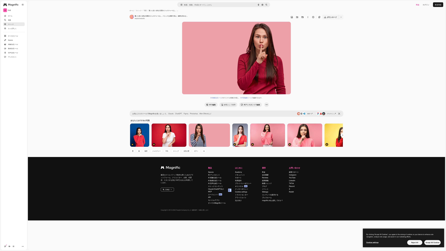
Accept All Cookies (432, 242)
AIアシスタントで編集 (252, 104)
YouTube (292, 177)
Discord (292, 186)
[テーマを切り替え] (13, 246)
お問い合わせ (294, 167)
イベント (265, 189)
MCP (308, 114)
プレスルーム (267, 197)
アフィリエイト (240, 197)
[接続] (5, 246)
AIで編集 (212, 104)
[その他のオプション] (307, 17)
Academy (238, 172)
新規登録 (438, 4)
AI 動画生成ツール (214, 180)
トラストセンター (241, 194)
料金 (417, 4)
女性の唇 (186, 151)
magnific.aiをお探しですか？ (272, 200)
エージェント (215, 194)
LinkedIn (292, 180)
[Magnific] (170, 168)
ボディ (196, 151)
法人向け (238, 200)
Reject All (414, 242)
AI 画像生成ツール (216, 98)
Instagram (292, 175)
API (209, 197)
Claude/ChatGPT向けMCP (219, 190)
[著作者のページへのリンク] (132, 17)
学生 (167, 151)
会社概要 (265, 175)
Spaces (211, 172)
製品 (210, 167)
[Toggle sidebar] (23, 5)
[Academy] (9, 246)
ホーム (132, 10)
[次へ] (343, 135)
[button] (167, 189)
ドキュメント (240, 175)
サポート (238, 177)
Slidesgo (265, 192)
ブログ (264, 186)
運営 (264, 167)
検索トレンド (267, 183)
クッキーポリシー (241, 189)
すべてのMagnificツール (217, 203)
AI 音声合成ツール (214, 183)
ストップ (176, 151)
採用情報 (265, 180)
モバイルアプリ (214, 200)
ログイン (426, 4)
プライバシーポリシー (243, 183)
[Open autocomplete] (180, 5)
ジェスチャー (156, 151)
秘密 (146, 151)
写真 (145, 10)
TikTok (291, 183)
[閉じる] (339, 113)
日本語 (167, 189)
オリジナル (198, 26)
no (204, 151)
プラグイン (330, 114)
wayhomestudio (140, 18)
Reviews (265, 177)
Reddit (291, 192)
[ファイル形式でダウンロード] (341, 17)
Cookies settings (241, 192)
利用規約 (238, 180)
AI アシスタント (214, 175)
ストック (139, 10)
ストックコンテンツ (215, 186)
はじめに (239, 167)
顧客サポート (294, 172)
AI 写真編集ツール (246, 98)
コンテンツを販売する (270, 194)
